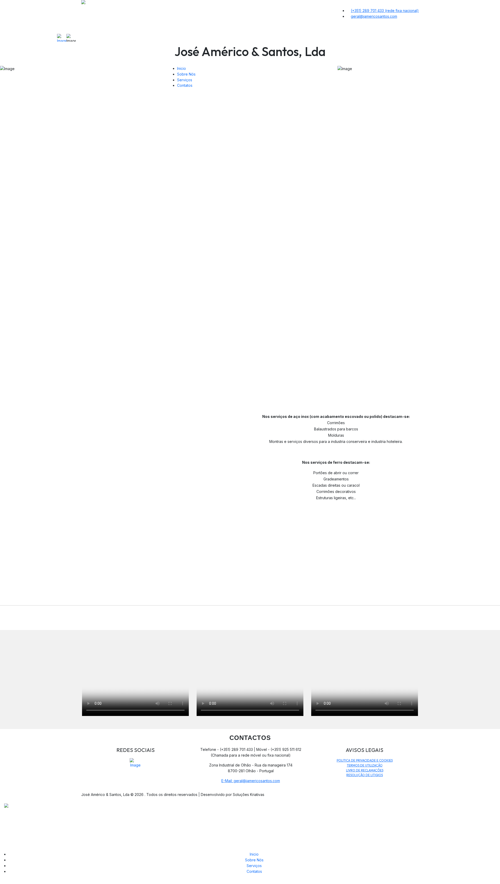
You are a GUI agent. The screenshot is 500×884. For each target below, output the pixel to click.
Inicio (254, 854)
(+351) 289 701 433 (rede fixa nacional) (385, 10)
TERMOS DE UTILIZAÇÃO (365, 765)
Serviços (184, 80)
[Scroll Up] (1, 881)
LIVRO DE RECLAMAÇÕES (364, 770)
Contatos (184, 85)
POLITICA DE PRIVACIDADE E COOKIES (365, 760)
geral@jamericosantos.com (374, 16)
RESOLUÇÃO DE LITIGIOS (364, 775)
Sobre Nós (186, 74)
